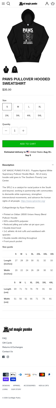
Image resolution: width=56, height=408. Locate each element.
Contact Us (7, 351)
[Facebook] (3, 357)
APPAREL (16, 385)
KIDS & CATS (44, 385)
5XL (40, 115)
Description (8, 165)
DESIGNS (6, 385)
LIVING (5, 389)
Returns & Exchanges (12, 347)
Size (4, 100)
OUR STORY (16, 389)
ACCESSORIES (29, 385)
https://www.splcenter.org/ (33, 201)
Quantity (6, 124)
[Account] (46, 3)
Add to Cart (28, 144)
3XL (18, 115)
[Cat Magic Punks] (28, 4)
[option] (28, 35)
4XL (29, 115)
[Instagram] (8, 357)
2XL (7, 115)
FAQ (4, 338)
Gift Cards (7, 343)
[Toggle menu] (3, 3)
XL (40, 107)
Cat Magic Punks (14, 398)
